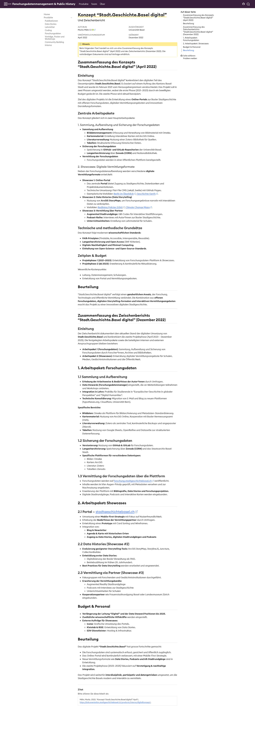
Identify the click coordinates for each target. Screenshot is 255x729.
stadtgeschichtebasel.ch (115, 512)
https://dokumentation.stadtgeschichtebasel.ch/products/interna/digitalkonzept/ (115, 702)
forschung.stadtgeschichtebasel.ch (133, 480)
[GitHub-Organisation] (243, 4)
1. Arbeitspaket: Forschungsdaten (191, 38)
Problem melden (190, 58)
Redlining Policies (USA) (110, 207)
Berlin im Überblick (123, 193)
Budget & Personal (191, 47)
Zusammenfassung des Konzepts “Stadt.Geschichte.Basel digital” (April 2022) (198, 17)
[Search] (248, 4)
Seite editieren (189, 55)
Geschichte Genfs (146, 193)
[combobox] (248, 4)
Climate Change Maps (138, 207)
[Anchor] (159, 66)
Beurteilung (188, 23)
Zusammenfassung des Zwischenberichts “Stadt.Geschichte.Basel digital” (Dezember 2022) (198, 30)
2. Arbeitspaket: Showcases (196, 43)
